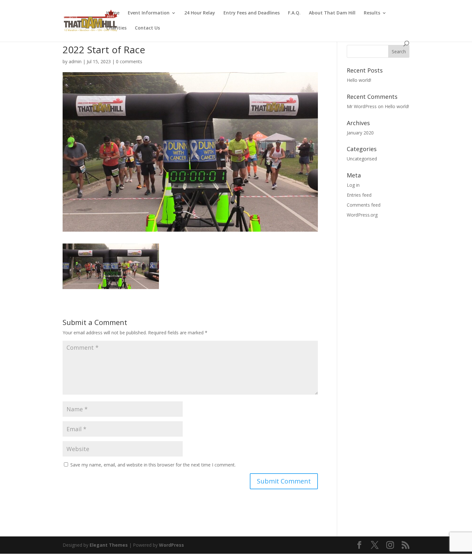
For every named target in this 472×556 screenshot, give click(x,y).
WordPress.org (362, 215)
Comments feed (363, 205)
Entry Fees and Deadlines (251, 13)
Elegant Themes (109, 545)
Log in (353, 185)
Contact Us (147, 28)
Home (112, 13)
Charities (116, 28)
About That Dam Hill (332, 13)
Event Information (149, 13)
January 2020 (360, 133)
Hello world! (359, 80)
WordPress (171, 545)
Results (372, 13)
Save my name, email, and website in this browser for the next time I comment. (153, 465)
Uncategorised (362, 159)
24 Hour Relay (199, 13)
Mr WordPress (362, 106)
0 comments (129, 61)
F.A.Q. (294, 13)
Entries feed (359, 195)
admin (75, 61)
